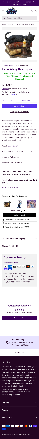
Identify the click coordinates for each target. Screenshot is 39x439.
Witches (10, 24)
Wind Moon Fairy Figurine (14, 227)
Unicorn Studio (7, 65)
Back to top (19, 352)
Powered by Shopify (24, 434)
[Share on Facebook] (13, 246)
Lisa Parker (13, 146)
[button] (36, 11)
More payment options (19, 111)
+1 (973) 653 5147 (10, 187)
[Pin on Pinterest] (17, 246)
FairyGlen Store (12, 434)
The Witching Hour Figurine (25, 24)
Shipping (5, 89)
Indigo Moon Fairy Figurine (14, 223)
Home (4, 24)
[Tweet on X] (9, 246)
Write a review (19, 318)
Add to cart (26, 100)
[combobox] (19, 18)
